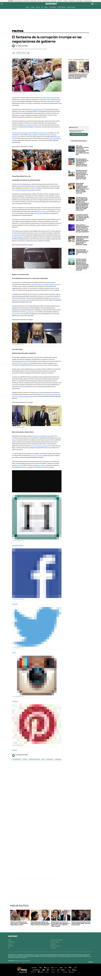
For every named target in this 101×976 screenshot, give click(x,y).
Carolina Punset (30, 311)
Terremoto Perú (34, 1)
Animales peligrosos (88, 1)
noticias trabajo (61, 7)
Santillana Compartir (55, 968)
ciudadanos (49, 759)
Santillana (47, 968)
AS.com (65, 968)
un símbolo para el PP (37, 109)
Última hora (92, 4)
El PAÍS (34, 968)
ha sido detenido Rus (55, 138)
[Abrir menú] (1, 4)
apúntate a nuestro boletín (78, 134)
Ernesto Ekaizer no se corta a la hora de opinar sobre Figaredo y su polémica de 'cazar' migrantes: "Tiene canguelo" (60, 924)
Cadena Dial (58, 970)
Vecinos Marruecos (18, 1)
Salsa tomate (53, 1)
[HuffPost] (13, 936)
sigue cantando (41, 465)
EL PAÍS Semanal (64, 970)
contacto (10, 944)
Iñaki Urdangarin (33, 134)
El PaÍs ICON (53, 972)
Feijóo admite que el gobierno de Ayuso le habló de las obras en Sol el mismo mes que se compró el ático (40, 923)
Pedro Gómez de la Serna (35, 455)
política (28, 7)
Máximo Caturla (41, 211)
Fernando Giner (16, 313)
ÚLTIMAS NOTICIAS (71, 7)
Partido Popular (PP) (34, 759)
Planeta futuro (68, 970)
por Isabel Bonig (16, 235)
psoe (43, 759)
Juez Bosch (65, 1)
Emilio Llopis (39, 213)
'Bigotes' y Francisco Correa (41, 133)
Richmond (34, 972)
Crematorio (19, 465)
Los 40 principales (41, 968)
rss (9, 948)
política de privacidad (55, 946)
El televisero (52, 7)
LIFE (42, 7)
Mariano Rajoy (17, 759)
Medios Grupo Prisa (22, 972)
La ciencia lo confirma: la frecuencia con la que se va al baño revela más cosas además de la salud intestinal (82, 217)
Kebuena (74, 970)
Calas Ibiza (60, 1)
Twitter (14, 652)
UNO (44, 970)
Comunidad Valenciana (61, 759)
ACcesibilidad (53, 948)
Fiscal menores (26, 1)
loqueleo (65, 972)
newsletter (10, 946)
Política (17, 31)
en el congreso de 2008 (30, 125)
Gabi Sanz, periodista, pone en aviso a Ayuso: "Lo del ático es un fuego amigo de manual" (19, 923)
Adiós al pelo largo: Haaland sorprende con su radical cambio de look (82, 252)
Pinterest (14, 750)
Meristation (72, 972)
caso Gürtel (16, 133)
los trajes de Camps (26, 133)
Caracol (75, 968)
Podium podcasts (47, 972)
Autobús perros (72, 1)
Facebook (14, 604)
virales (38, 7)
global (33, 7)
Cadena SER (61, 968)
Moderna (40, 972)
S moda (59, 972)
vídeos (46, 7)
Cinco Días (53, 970)
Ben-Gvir (39, 1)
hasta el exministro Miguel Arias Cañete (43, 436)
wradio (48, 970)
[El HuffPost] (51, 3)
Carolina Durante (46, 1)
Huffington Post (36, 970)
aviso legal (53, 944)
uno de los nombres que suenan (39, 445)
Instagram (15, 701)
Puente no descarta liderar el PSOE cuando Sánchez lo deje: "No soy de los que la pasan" (80, 923)
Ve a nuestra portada (17, 545)
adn (70, 968)
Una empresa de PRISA (23, 969)
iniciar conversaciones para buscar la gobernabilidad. (26, 190)
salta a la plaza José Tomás (49, 97)
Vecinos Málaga (79, 1)
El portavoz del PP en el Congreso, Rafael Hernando (44, 284)
